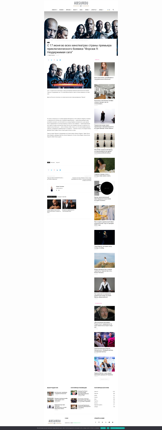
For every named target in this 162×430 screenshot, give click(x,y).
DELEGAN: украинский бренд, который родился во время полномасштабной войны (103, 151)
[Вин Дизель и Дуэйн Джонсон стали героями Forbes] (69, 204)
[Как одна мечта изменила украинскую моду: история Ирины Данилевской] (104, 284)
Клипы (86, 9)
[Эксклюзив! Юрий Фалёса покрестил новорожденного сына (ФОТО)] (74, 407)
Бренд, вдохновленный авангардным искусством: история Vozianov (102, 198)
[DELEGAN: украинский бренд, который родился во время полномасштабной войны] (104, 140)
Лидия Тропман (51, 55)
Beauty (75, 9)
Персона (68, 9)
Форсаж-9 (58, 162)
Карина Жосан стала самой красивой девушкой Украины (103, 373)
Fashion (61, 9)
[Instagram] (59, 190)
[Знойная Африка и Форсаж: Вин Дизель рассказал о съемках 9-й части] (54, 204)
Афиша (101, 9)
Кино (81, 9)
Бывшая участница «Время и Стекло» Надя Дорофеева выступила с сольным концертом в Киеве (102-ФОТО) (81, 179)
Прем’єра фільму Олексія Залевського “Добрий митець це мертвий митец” (103, 350)
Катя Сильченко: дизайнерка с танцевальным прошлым (104, 78)
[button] (113, 10)
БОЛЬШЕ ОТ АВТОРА (61, 196)
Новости (54, 9)
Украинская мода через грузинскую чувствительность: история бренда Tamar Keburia (104, 126)
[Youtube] (112, 422)
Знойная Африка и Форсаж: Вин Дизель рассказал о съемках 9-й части (54, 211)
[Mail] (102, 422)
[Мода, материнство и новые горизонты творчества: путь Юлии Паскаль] (104, 260)
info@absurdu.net (76, 422)
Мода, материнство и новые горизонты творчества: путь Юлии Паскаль (103, 271)
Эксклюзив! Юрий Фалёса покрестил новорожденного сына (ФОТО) (84, 406)
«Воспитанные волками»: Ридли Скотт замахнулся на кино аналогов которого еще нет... (103, 325)
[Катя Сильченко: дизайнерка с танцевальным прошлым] (104, 69)
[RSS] (106, 422)
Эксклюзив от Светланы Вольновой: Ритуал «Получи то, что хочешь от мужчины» (84, 400)
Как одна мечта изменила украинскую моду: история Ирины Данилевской (102, 295)
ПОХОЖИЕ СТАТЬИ (52, 196)
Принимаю (103, 428)
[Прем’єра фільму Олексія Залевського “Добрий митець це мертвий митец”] (104, 339)
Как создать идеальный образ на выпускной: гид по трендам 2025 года (104, 223)
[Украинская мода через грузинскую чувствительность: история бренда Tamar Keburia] (104, 116)
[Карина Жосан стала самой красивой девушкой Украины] (104, 364)
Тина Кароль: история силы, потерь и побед (103, 247)
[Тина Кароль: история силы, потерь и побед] (104, 237)
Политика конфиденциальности (117, 428)
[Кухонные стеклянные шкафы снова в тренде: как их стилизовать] (104, 91)
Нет (108, 428)
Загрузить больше (104, 379)
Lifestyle (93, 9)
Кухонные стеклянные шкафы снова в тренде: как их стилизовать (103, 102)
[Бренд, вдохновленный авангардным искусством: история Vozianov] (104, 188)
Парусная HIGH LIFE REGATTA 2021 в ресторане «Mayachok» (55, 178)
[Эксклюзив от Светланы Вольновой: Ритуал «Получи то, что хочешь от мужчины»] (74, 400)
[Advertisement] (69, 108)
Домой (48, 40)
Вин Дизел (53, 162)
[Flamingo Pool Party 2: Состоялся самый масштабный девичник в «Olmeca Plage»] (74, 393)
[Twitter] (109, 422)
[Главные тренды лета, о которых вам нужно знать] (104, 165)
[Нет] (160, 428)
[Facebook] (57, 190)
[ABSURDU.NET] (81, 4)
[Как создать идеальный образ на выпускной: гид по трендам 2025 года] (104, 212)
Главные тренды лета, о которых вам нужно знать (102, 175)
